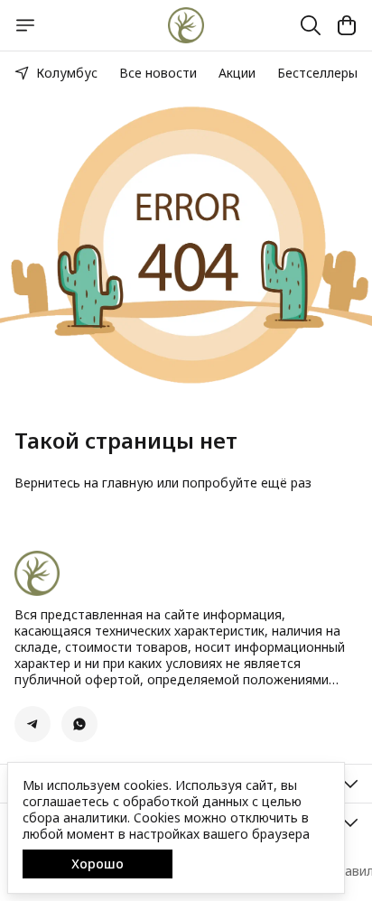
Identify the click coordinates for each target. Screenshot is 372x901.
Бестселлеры (317, 72)
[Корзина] (347, 25)
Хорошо (97, 863)
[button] (32, 724)
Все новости (158, 72)
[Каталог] (25, 25)
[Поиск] (310, 25)
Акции (237, 72)
